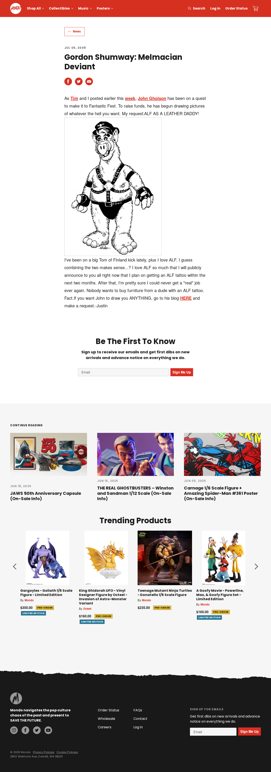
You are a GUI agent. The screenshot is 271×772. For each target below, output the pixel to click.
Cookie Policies (67, 752)
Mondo (29, 600)
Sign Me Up (182, 372)
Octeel (87, 609)
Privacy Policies (43, 752)
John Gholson (152, 98)
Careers (104, 727)
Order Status (236, 8)
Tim (74, 98)
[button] (14, 566)
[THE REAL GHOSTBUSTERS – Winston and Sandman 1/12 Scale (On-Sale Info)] (135, 454)
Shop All (34, 8)
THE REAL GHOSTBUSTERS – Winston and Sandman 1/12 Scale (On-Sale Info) (135, 493)
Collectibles (59, 8)
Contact (140, 718)
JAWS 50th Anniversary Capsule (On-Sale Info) (45, 496)
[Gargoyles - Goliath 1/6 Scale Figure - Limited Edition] (47, 558)
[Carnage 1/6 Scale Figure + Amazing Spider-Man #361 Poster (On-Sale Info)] (222, 454)
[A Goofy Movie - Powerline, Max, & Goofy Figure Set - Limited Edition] (223, 558)
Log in (215, 8)
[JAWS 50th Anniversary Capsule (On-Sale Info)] (48, 454)
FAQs (137, 710)
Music (83, 8)
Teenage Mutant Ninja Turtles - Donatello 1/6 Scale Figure (165, 592)
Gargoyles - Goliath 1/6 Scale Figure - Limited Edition (46, 592)
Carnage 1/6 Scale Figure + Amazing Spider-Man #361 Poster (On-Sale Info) (221, 493)
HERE (186, 298)
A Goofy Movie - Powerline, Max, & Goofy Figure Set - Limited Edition (220, 594)
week (130, 98)
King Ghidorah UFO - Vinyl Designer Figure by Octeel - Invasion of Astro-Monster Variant (103, 597)
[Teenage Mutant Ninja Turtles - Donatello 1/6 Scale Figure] (165, 558)
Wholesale (106, 718)
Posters (103, 8)
